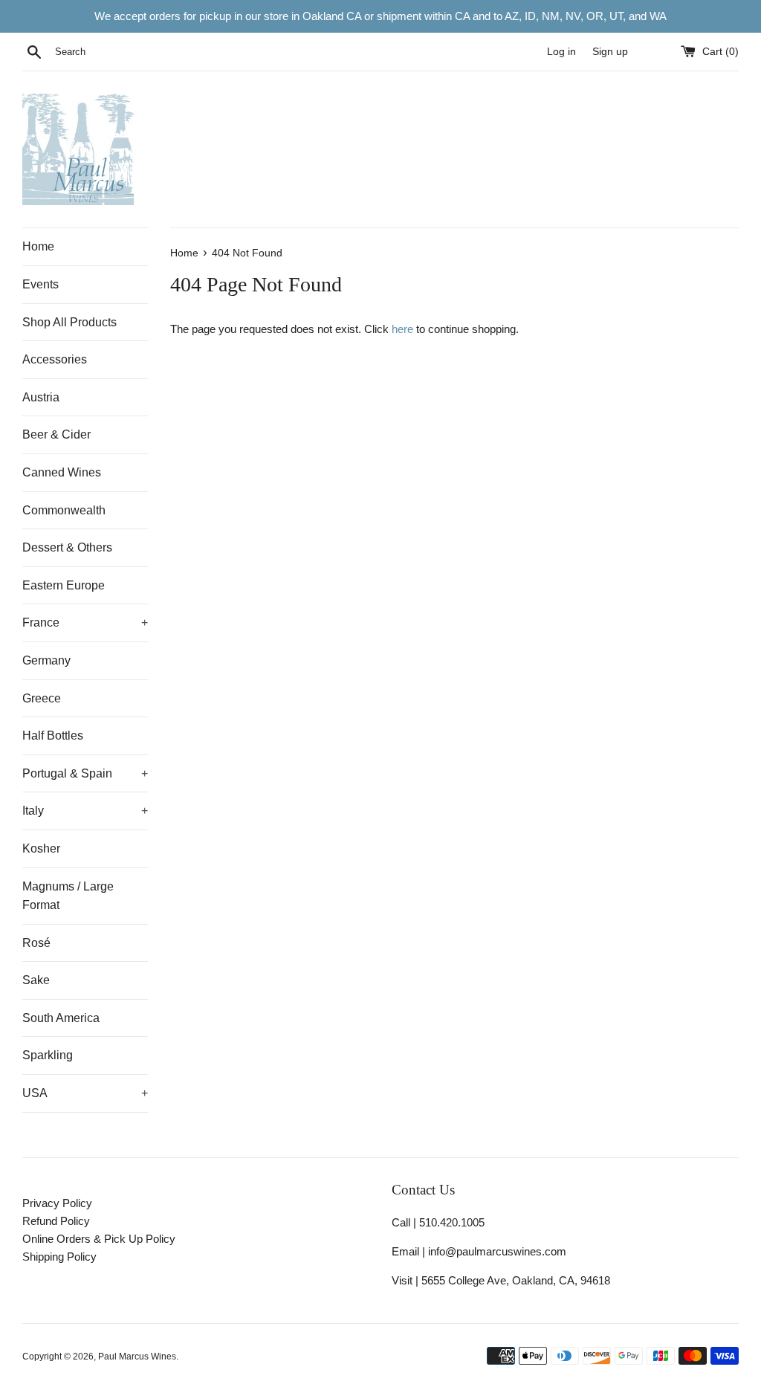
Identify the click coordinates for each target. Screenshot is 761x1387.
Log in (561, 51)
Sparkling (47, 1055)
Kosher (41, 848)
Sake (36, 980)
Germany (46, 660)
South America (61, 1018)
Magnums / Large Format (68, 896)
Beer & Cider (56, 434)
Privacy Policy (57, 1203)
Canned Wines (61, 472)
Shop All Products (69, 322)
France (85, 622)
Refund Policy (56, 1221)
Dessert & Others (67, 547)
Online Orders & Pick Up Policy (98, 1238)
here (402, 329)
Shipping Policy (59, 1256)
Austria (40, 397)
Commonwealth (64, 510)
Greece (41, 698)
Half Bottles (52, 735)
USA (85, 1093)
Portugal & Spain (85, 773)
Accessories (54, 359)
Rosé (36, 943)
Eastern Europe (63, 585)
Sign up (610, 51)
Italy (85, 810)
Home (38, 246)
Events (40, 284)
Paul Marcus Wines (137, 1356)
